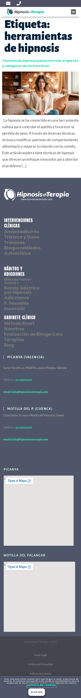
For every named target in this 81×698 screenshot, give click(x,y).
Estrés (32, 232)
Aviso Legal (40, 655)
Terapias (14, 340)
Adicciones (16, 298)
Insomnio (14, 309)
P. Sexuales (16, 303)
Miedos (33, 248)
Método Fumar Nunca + (17, 281)
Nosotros (14, 329)
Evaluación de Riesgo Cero (33, 334)
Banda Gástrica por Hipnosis (22, 290)
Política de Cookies (40, 673)
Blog (9, 345)
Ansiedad (14, 232)
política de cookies (41, 685)
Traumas (14, 242)
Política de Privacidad (40, 664)
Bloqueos (14, 248)
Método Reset (19, 323)
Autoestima (17, 253)
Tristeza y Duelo (22, 237)
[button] (73, 12)
